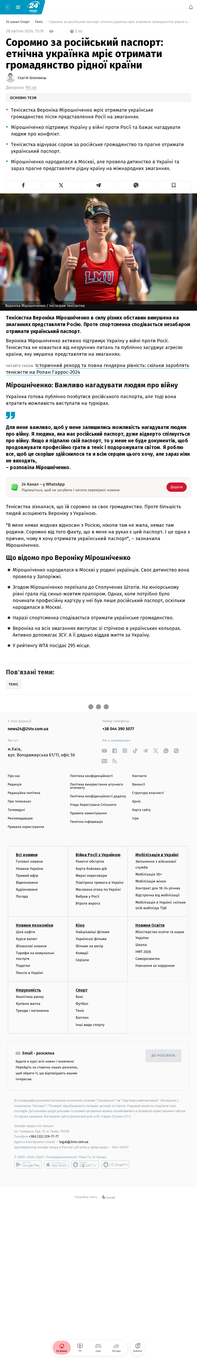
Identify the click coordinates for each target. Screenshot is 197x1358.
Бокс (79, 997)
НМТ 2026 (143, 952)
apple (56, 1164)
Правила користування (26, 827)
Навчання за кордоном (154, 966)
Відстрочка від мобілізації (157, 895)
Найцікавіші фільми (93, 932)
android (28, 1164)
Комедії (82, 953)
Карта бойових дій (91, 868)
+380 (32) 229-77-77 (44, 1137)
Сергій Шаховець (32, 78)
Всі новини (26, 855)
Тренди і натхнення (32, 1010)
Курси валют (26, 939)
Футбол (82, 1004)
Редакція (15, 784)
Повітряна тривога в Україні (99, 882)
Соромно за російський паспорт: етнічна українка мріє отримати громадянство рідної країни (119, 22)
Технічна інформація (86, 822)
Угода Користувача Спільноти (93, 805)
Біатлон (82, 1018)
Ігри (135, 818)
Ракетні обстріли (90, 862)
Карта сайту (141, 810)
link (104, 750)
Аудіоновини (26, 889)
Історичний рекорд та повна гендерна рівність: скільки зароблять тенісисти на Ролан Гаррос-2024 (97, 368)
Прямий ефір (27, 875)
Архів (136, 801)
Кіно (80, 925)
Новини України (29, 868)
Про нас (14, 776)
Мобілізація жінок (150, 881)
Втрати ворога (88, 903)
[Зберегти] (173, 185)
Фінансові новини (31, 946)
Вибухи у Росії (87, 897)
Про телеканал (19, 801)
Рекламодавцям (20, 818)
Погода (22, 897)
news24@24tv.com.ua (28, 729)
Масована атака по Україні (98, 889)
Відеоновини (27, 882)
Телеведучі (16, 810)
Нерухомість (28, 990)
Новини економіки (34, 925)
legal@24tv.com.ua (73, 1142)
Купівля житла (28, 1004)
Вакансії (138, 784)
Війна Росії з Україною (98, 855)
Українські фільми (91, 939)
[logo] (33, 7)
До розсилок (163, 1056)
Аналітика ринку (30, 997)
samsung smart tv (115, 1164)
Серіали (82, 960)
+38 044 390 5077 (118, 729)
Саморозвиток (147, 959)
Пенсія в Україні (29, 973)
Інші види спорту (90, 1025)
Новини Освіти (149, 925)
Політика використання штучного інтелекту (96, 786)
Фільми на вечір (89, 946)
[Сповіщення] (191, 7)
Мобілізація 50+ (148, 874)
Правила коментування (88, 813)
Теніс (39, 22)
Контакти (139, 776)
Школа (141, 945)
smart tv (85, 1164)
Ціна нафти (25, 932)
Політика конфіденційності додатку (98, 796)
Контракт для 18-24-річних (157, 888)
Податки (23, 966)
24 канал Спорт (18, 22)
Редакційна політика (24, 793)
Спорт (81, 990)
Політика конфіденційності (91, 776)
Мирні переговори (91, 875)
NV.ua (31, 87)
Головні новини (29, 862)
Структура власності (148, 793)
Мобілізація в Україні (157, 855)
